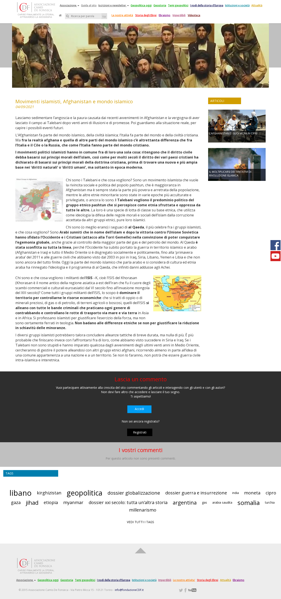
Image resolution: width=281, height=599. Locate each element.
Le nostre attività (122, 15)
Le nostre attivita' (184, 580)
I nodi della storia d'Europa (206, 5)
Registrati (139, 432)
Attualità (256, 5)
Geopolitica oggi (141, 5)
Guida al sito (89, 5)
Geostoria (159, 5)
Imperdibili (179, 15)
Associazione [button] (68, 5)
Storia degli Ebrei (146, 15)
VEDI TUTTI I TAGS (140, 522)
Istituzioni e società (237, 5)
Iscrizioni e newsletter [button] (112, 5)
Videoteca (194, 15)
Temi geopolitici (178, 5)
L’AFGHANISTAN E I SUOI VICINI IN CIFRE (233, 133)
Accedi (139, 409)
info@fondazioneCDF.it (129, 590)
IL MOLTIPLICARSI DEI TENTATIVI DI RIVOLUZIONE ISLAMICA (230, 173)
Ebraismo (164, 15)
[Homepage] (60, 15)
